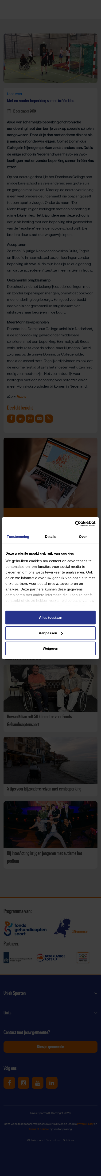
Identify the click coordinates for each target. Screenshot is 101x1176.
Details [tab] (50, 537)
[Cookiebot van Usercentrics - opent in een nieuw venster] (75, 523)
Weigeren (50, 648)
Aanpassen (48, 633)
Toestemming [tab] (18, 537)
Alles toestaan (50, 617)
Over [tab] (83, 537)
